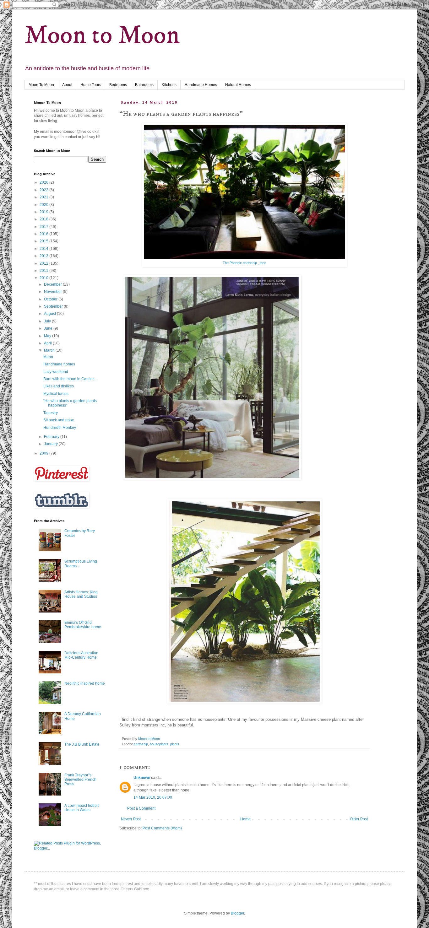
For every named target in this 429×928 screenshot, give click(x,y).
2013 (44, 256)
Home (245, 819)
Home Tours (90, 85)
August (50, 313)
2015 (44, 241)
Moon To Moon (41, 85)
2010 (44, 278)
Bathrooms (144, 85)
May (48, 336)
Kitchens (169, 85)
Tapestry (50, 413)
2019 (44, 212)
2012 (44, 263)
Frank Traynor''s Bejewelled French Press (80, 779)
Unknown (141, 777)
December (53, 284)
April (48, 343)
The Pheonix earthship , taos (244, 263)
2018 (44, 219)
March (50, 350)
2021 (44, 197)
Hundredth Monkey (59, 427)
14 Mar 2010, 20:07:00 (152, 797)
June (48, 328)
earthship (141, 744)
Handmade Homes (201, 85)
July (48, 321)
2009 (44, 453)
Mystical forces (55, 393)
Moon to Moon (102, 35)
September (54, 306)
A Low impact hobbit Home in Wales (81, 807)
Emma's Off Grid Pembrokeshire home (82, 624)
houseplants (159, 744)
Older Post (359, 819)
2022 (44, 190)
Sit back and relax (58, 420)
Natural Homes (238, 85)
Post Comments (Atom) (162, 828)
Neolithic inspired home (84, 683)
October (51, 299)
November (53, 291)
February (52, 436)
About (67, 85)
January (51, 444)
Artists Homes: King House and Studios (81, 594)
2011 (44, 270)
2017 (44, 226)
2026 (44, 182)
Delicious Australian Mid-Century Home (81, 655)
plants (174, 744)
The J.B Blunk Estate (82, 744)
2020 (44, 204)
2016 (44, 234)
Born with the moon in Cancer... (69, 379)
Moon (48, 357)
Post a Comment (141, 808)
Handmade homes (59, 364)
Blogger (237, 913)
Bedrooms (118, 85)
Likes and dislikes (58, 386)
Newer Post (131, 819)
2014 (44, 248)
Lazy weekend (55, 372)
